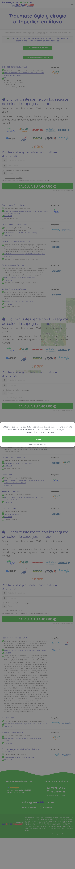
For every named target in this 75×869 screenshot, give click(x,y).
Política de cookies (34, 444)
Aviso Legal (43, 444)
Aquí (46, 429)
